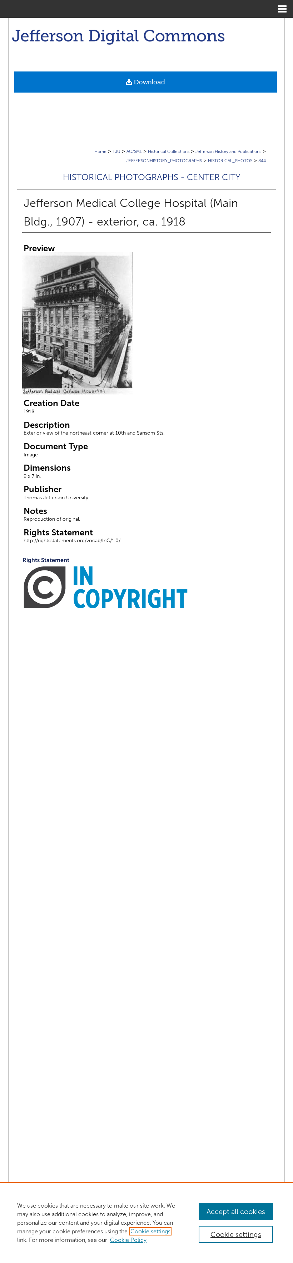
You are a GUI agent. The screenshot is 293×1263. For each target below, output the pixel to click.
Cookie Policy (128, 1240)
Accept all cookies (236, 1211)
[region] (146, 1222)
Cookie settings (150, 1231)
